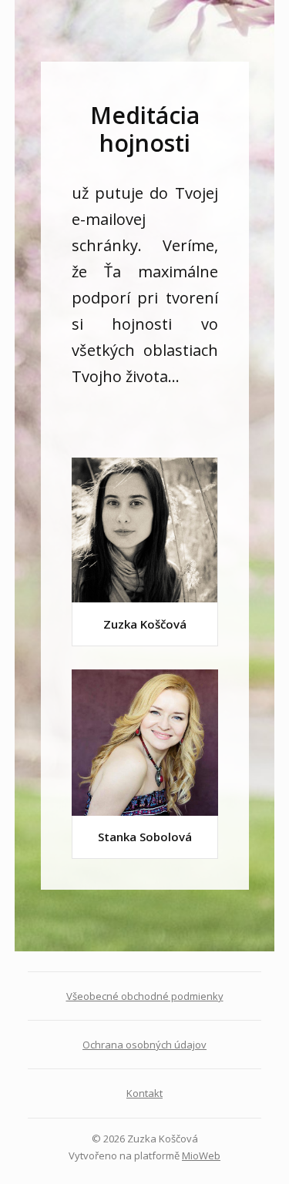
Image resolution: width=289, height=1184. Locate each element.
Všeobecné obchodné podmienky (144, 996)
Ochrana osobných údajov (144, 1045)
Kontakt (144, 1093)
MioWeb (201, 1155)
